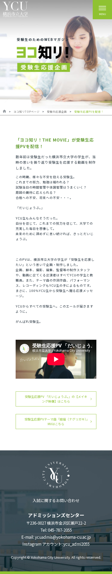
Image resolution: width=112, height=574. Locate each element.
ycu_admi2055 (76, 544)
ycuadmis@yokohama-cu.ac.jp (63, 537)
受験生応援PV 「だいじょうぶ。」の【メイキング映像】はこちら (56, 398)
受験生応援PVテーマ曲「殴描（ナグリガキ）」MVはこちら (56, 421)
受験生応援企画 (57, 112)
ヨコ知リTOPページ (27, 112)
